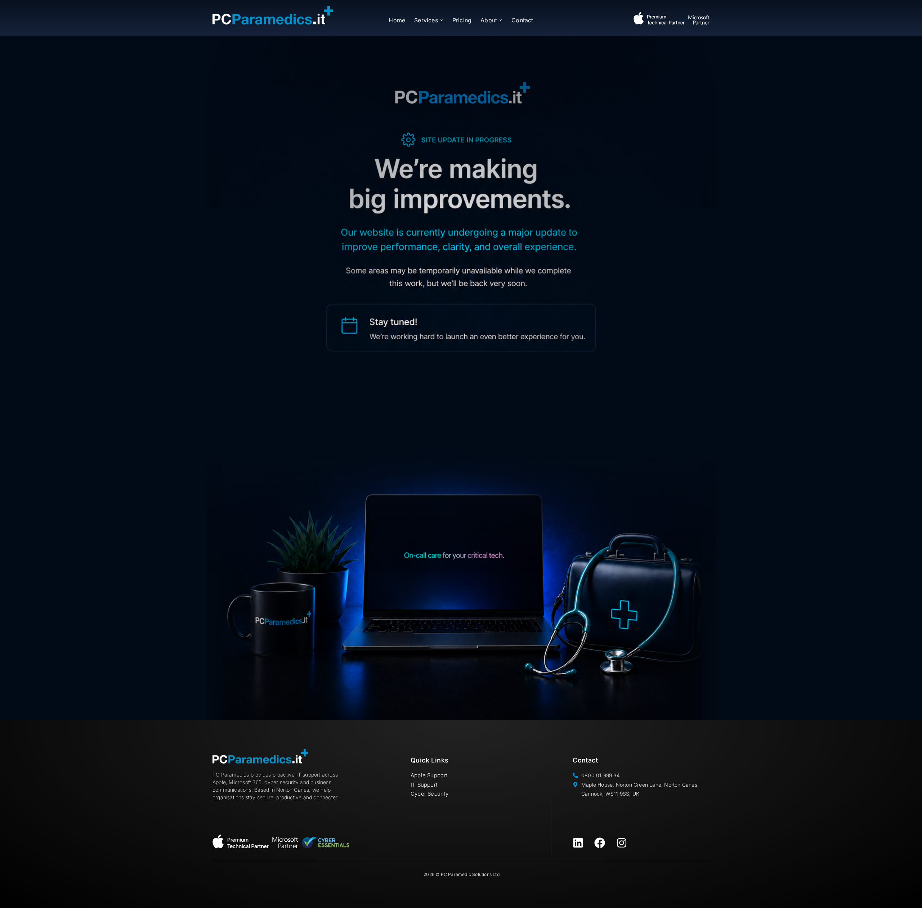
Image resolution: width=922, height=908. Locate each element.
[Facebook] (599, 842)
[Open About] (500, 20)
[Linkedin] (578, 842)
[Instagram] (621, 842)
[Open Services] (441, 20)
